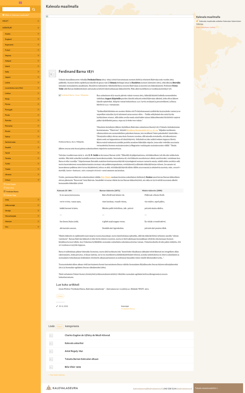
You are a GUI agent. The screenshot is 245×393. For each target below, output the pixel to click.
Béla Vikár (10, 188)
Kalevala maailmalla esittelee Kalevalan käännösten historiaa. (218, 22)
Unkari (60, 296)
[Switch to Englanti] (20, 2)
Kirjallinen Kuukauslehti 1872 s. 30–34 (142, 130)
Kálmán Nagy (11, 195)
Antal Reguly (11, 184)
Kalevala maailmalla (62, 6)
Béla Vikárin (106, 177)
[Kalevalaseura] (62, 388)
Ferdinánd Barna (12, 192)
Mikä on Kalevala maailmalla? (17, 15)
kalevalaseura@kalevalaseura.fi (147, 389)
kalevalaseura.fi (185, 389)
